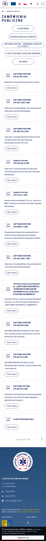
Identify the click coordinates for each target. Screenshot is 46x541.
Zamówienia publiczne (14, 19)
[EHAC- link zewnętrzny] (7, 523)
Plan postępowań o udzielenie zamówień (23, 53)
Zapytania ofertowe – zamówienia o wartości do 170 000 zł (23, 45)
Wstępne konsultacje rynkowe (23, 37)
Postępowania (23, 29)
